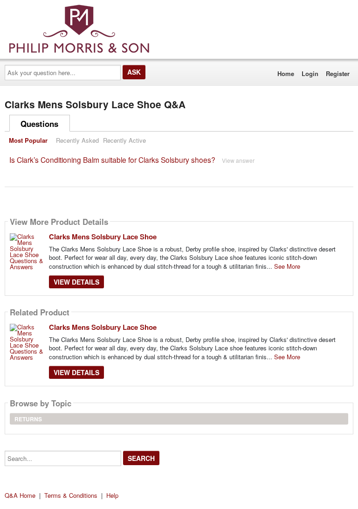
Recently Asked (77, 140)
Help (112, 495)
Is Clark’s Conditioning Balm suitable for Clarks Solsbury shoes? (112, 159)
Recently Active (124, 140)
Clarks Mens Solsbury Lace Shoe (103, 236)
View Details (76, 281)
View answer (238, 160)
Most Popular (28, 140)
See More (287, 266)
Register (338, 73)
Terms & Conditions (70, 495)
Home (285, 73)
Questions (39, 123)
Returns (28, 419)
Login (310, 73)
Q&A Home (20, 495)
